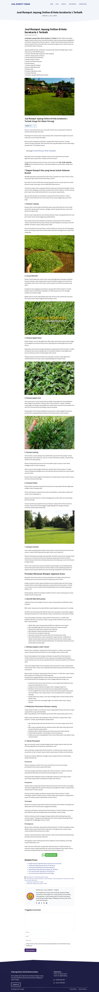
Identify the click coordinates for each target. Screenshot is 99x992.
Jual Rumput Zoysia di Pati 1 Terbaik (34, 882)
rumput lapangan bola (58, 878)
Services (63, 4)
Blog (57, 4)
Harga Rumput (29, 877)
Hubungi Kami (83, 4)
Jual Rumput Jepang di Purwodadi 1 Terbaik (36, 883)
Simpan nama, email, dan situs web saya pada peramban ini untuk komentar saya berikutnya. (48, 944)
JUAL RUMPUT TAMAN (20, 4)
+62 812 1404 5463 (60, 983)
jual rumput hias (30, 878)
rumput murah (66, 878)
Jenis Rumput (72, 4)
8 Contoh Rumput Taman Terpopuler (44, 151)
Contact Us (16, 984)
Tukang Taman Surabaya (18, 989)
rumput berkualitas (38, 878)
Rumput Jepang (29, 130)
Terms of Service (82, 989)
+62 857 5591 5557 (60, 980)
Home (51, 4)
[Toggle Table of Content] (34, 126)
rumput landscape (48, 878)
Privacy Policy (73, 989)
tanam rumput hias (32, 880)
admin (55, 15)
